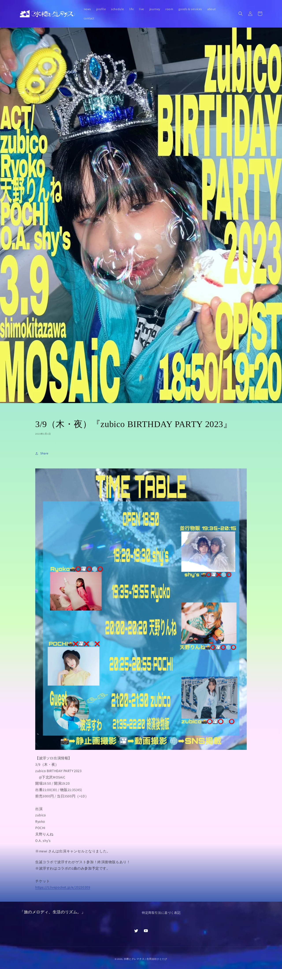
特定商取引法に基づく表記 (161, 913)
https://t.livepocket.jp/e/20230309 (62, 887)
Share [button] (44, 453)
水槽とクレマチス (134, 958)
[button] (240, 13)
